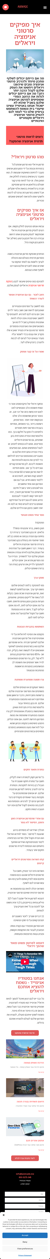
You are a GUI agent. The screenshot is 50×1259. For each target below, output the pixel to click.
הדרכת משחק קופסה (34, 1062)
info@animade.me (25, 1174)
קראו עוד (41, 1072)
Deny (25, 1242)
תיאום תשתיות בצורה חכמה (30, 1101)
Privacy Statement (25, 1255)
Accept (25, 1235)
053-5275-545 (25, 1177)
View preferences (25, 1248)
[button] (3, 1215)
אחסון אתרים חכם (35, 1140)
